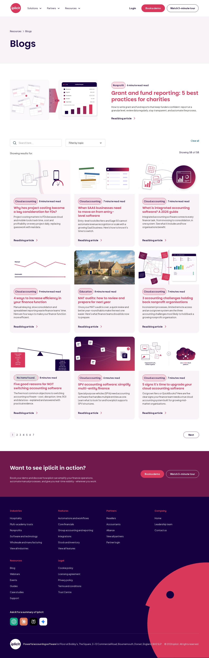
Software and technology (24, 536)
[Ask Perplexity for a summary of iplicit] (33, 622)
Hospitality (16, 518)
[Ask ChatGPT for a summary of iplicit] (14, 622)
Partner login (113, 542)
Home (158, 518)
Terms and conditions (69, 586)
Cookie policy (65, 567)
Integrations (64, 536)
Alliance (110, 530)
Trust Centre (65, 592)
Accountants (113, 524)
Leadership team (163, 524)
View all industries (19, 548)
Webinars (15, 573)
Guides (14, 586)
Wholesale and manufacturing (26, 542)
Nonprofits (16, 530)
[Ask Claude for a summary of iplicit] (24, 622)
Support (14, 598)
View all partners (115, 536)
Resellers (111, 518)
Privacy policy (65, 580)
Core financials (66, 524)
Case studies (17, 592)
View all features (66, 548)
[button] (34, 8)
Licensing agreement (69, 573)
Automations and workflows (73, 518)
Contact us (161, 530)
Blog (12, 567)
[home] (15, 8)
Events (13, 580)
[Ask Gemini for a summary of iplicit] (43, 622)
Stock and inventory (69, 542)
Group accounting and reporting (75, 530)
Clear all (195, 140)
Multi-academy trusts (21, 524)
